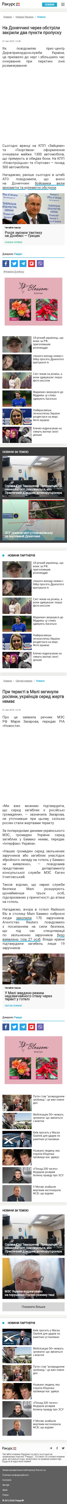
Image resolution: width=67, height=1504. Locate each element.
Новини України (24, 17)
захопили (24, 918)
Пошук (5, 1495)
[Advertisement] (33, 104)
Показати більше (33, 1307)
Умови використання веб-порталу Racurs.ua (24, 1470)
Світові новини (24, 681)
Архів (5, 1490)
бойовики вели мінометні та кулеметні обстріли (33, 185)
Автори (5, 1485)
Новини (49, 4)
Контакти (6, 1480)
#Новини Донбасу (13, 271)
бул (60, 935)
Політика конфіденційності (15, 1475)
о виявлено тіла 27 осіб (33, 937)
